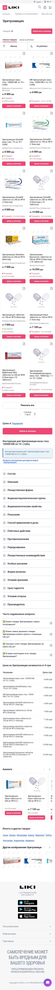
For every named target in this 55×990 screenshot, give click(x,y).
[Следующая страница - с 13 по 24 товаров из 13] (34, 414)
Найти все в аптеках (42, 31)
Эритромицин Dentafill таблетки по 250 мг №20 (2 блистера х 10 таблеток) (41, 201)
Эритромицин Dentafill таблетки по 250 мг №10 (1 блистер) (13, 199)
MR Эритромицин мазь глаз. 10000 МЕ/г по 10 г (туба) (41, 82)
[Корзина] (50, 7)
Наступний (49, 769)
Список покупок (45, 7)
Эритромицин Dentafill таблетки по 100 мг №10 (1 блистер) (41, 141)
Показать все (27, 405)
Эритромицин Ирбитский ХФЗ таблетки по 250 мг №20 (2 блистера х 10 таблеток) (13, 375)
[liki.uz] (14, 7)
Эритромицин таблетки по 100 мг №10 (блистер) (13, 316)
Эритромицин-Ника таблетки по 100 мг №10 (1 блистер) (41, 317)
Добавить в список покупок (23, 53)
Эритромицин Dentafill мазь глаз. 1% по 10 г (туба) (12, 142)
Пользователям (10, 926)
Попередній (44, 769)
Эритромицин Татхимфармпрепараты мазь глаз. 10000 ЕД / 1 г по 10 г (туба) (41, 374)
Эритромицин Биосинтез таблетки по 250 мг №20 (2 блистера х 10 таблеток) (41, 258)
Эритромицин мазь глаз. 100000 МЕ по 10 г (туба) (13, 82)
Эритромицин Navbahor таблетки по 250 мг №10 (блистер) (13, 257)
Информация (9, 934)
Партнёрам (8, 941)
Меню (5, 7)
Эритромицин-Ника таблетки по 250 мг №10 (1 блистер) (13, 798)
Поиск (39, 7)
